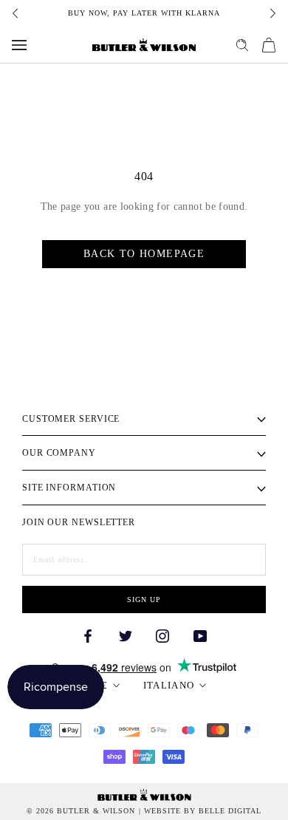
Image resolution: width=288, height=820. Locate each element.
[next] (271, 13)
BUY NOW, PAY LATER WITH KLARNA (144, 13)
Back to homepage (144, 253)
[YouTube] (200, 634)
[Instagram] (162, 634)
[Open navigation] (19, 45)
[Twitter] (125, 634)
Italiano (168, 685)
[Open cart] (268, 45)
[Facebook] (88, 634)
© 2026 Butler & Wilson (81, 811)
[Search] (242, 45)
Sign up (144, 599)
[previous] (16, 13)
